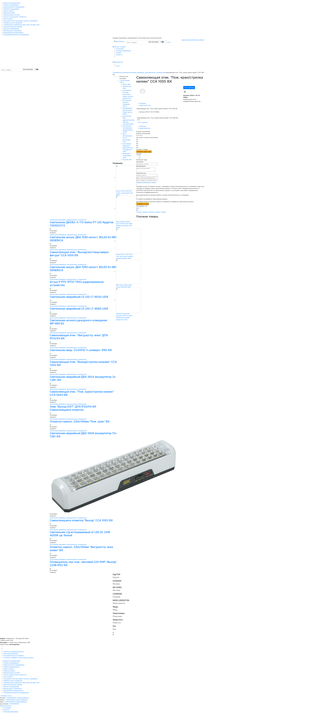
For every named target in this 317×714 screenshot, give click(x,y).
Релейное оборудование (11, 9)
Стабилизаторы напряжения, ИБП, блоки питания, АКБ (21, 25)
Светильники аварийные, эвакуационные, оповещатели (146, 72)
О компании (120, 49)
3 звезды (151, 212)
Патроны (127, 159)
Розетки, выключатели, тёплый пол (14, 17)
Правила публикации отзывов (146, 182)
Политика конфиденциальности (13, 651)
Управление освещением (127, 155)
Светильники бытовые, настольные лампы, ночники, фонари (128, 94)
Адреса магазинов (188, 40)
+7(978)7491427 (14, 704)
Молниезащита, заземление (12, 30)
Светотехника (8, 19)
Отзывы (118, 53)
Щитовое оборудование (11, 29)
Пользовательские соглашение (13, 655)
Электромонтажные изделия (12, 27)
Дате (137, 208)
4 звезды (144, 212)
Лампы (127, 84)
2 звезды (157, 212)
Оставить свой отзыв (144, 151)
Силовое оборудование (11, 5)
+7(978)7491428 (9, 702)
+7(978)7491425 (11, 698)
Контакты (119, 54)
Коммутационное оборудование (13, 7)
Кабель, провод (8, 11)
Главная (115, 72)
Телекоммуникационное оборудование (16, 34)
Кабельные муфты (9, 13)
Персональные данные (10, 653)
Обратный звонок (5, 706)
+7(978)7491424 (10, 700)
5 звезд (138, 212)
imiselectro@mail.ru (23, 698)
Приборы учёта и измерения (12, 23)
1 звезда (163, 212)
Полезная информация (123, 51)
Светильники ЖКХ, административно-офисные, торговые (129, 120)
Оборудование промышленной (13, 32)
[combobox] (137, 42)
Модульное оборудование (11, 3)
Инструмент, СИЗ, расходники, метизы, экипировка (20, 21)
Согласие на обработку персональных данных (18, 657)
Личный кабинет (199, 40)
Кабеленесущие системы (11, 15)
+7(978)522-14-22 (6, 696)
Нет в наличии (189, 87)
